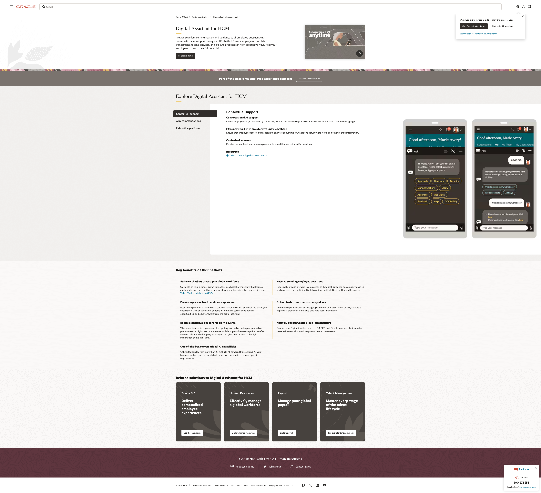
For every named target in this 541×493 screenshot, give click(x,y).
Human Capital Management (225, 17)
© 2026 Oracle (181, 485)
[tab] (195, 113)
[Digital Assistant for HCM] (335, 42)
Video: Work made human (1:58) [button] (196, 293)
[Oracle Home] (26, 7)
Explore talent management (340, 432)
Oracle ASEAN (182, 17)
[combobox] (270, 6)
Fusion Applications (200, 17)
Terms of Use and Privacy (201, 485)
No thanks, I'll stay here (502, 26)
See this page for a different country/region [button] (478, 33)
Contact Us (288, 485)
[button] (12, 6)
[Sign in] (523, 6)
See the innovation (192, 432)
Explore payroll (286, 432)
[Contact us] (529, 6)
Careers (245, 485)
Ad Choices (235, 485)
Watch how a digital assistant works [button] (249, 155)
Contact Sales (303, 466)
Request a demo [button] (185, 55)
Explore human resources (243, 432)
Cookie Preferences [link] (221, 485)
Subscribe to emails (258, 485)
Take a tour (275, 466)
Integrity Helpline (275, 485)
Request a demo (245, 466)
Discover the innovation (309, 78)
